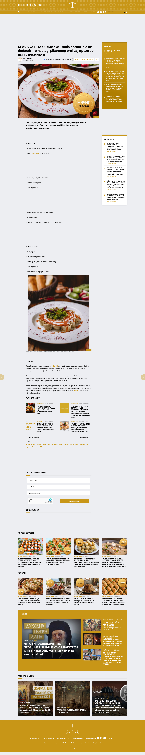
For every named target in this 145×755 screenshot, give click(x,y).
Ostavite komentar (36, 473)
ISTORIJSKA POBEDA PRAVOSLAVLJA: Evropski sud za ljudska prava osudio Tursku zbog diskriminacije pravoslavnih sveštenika (115, 146)
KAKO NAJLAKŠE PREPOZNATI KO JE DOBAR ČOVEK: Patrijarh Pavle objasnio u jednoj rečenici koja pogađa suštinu (115, 197)
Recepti (111, 12)
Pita (76, 444)
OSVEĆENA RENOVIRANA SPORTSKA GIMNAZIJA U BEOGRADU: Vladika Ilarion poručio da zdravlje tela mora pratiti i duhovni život (114, 100)
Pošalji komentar (74, 501)
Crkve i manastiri (60, 12)
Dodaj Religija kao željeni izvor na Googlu (58, 59)
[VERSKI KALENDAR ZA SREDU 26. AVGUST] (72, 698)
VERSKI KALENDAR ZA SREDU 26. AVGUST (71, 711)
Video (24, 614)
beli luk (55, 366)
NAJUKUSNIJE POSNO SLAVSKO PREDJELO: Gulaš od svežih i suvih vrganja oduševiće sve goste (45, 427)
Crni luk (34, 447)
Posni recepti (40, 421)
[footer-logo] (72, 726)
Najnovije (108, 46)
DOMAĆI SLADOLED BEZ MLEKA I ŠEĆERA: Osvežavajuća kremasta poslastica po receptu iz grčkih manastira (58, 601)
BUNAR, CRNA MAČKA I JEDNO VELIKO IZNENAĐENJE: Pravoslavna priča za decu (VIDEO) (112, 626)
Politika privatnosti (96, 742)
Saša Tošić (29, 60)
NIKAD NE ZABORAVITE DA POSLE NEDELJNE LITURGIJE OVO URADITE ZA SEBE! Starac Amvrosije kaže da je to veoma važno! (115, 62)
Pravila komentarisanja (76, 742)
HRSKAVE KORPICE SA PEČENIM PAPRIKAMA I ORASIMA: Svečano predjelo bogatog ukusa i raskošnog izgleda (58, 561)
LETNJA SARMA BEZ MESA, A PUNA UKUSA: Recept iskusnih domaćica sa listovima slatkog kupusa (29, 601)
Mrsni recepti (22, 43)
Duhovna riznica (75, 12)
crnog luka (35, 153)
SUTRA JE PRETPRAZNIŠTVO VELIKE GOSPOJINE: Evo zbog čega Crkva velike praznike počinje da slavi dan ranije (114, 87)
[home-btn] (18, 12)
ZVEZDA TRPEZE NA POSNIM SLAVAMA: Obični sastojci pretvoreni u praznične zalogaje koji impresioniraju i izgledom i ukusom (29, 562)
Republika (66, 748)
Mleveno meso (84, 444)
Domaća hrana (69, 444)
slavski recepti (30, 444)
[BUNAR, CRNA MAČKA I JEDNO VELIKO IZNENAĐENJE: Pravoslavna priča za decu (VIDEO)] (92, 625)
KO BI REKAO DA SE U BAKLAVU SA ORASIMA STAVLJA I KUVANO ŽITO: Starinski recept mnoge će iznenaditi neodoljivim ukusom (114, 601)
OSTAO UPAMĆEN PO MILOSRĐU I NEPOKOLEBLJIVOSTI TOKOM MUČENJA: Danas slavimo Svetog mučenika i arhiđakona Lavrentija (112, 640)
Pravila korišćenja (64, 742)
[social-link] (68, 732)
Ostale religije (89, 12)
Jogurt (28, 447)
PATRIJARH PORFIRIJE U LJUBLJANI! (113, 50)
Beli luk (41, 447)
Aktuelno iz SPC (32, 12)
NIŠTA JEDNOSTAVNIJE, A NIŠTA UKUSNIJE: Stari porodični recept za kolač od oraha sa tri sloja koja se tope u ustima (115, 159)
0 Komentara (32, 510)
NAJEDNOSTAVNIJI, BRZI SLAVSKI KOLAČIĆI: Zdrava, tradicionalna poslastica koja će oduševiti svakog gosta (80, 427)
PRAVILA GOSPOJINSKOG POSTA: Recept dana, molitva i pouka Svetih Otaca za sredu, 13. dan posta (35, 708)
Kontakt (87, 742)
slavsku (76, 390)
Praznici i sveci (46, 12)
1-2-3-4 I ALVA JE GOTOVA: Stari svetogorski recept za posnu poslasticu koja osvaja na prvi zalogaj (85, 601)
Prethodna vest (34, 437)
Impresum (46, 742)
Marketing (54, 742)
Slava (39, 444)
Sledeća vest (84, 437)
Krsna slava (46, 444)
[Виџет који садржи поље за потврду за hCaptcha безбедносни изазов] (40, 501)
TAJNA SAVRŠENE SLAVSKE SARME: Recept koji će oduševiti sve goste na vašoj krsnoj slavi (46, 409)
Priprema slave (57, 444)
